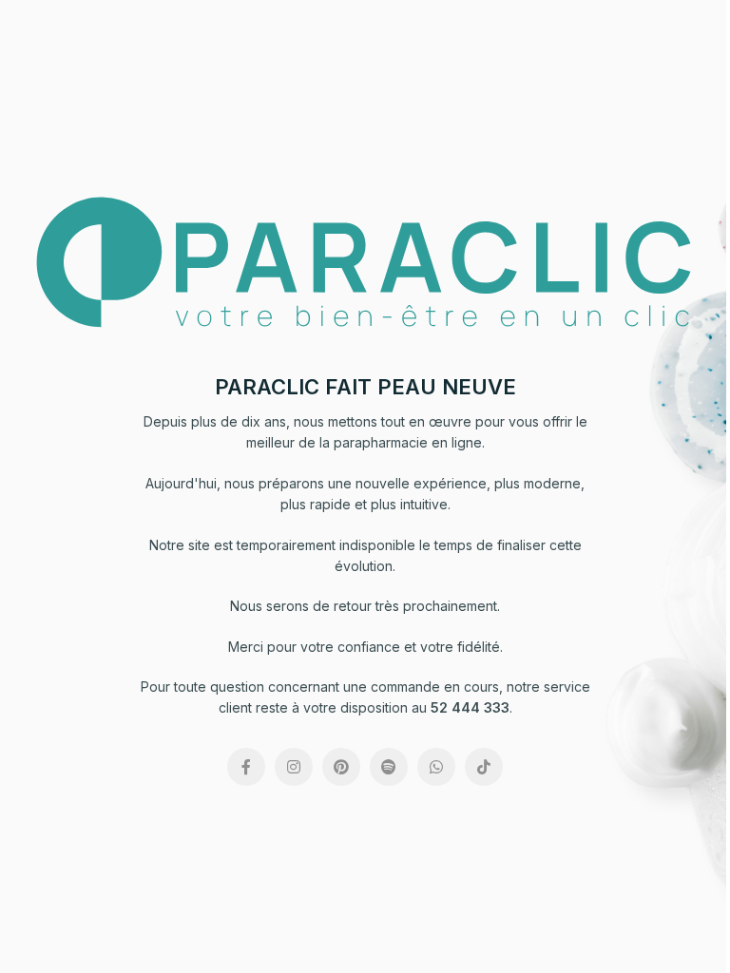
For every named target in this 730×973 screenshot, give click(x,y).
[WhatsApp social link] (436, 767)
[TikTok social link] (484, 767)
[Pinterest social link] (341, 767)
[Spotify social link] (389, 767)
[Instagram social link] (294, 767)
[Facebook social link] (246, 767)
